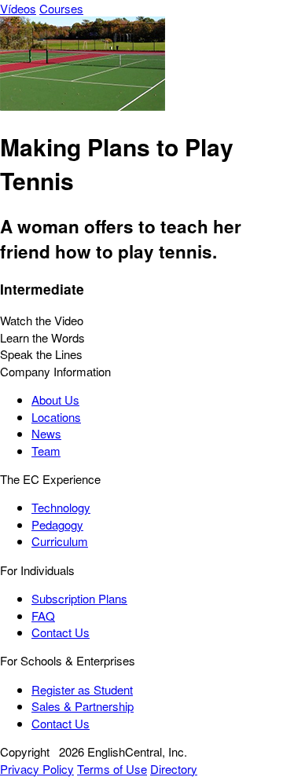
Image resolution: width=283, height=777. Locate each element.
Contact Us (60, 632)
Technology (60, 507)
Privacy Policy (37, 769)
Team (46, 450)
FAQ (43, 615)
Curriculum (59, 541)
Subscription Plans (79, 598)
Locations (56, 417)
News (46, 433)
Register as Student (82, 689)
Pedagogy (57, 524)
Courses (61, 8)
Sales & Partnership (82, 706)
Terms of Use (112, 769)
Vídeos (18, 8)
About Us (55, 399)
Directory (173, 769)
